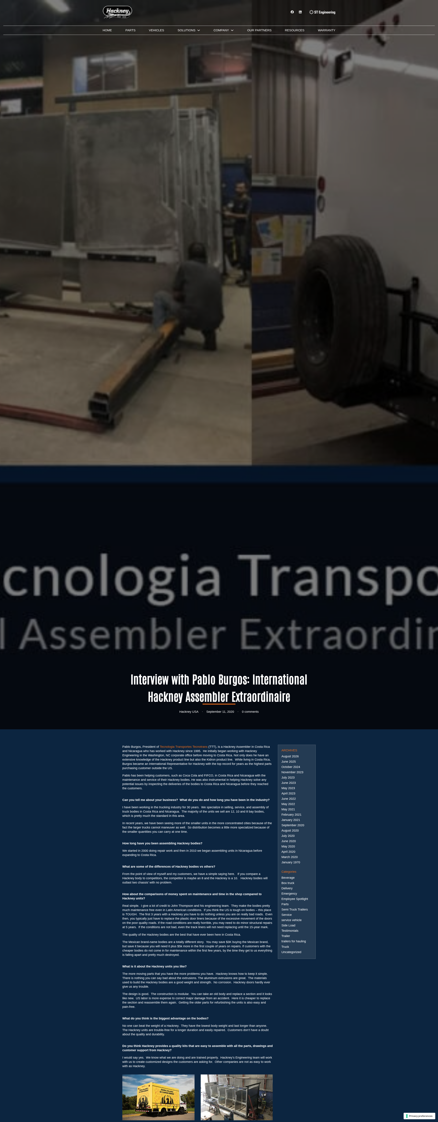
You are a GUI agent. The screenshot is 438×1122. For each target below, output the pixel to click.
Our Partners (259, 30)
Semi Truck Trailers (294, 909)
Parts (130, 30)
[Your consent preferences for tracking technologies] (419, 1116)
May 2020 (288, 846)
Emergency (289, 893)
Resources (294, 30)
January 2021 (290, 820)
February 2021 (291, 814)
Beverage (288, 877)
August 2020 (290, 830)
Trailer (285, 936)
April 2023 (288, 793)
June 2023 (288, 783)
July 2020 (288, 836)
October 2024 (290, 767)
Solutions (186, 30)
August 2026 (290, 756)
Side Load (288, 925)
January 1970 (290, 862)
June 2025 (288, 761)
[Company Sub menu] (232, 30)
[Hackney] (118, 12)
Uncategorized (291, 952)
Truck (285, 946)
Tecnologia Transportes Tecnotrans (184, 746)
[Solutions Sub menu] (198, 30)
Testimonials (289, 930)
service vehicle (291, 920)
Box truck (287, 883)
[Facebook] (292, 12)
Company (221, 30)
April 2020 (288, 851)
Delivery (287, 888)
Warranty (326, 30)
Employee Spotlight (294, 899)
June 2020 (288, 841)
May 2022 (288, 804)
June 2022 (288, 798)
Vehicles (156, 30)
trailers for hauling (293, 941)
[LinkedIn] (300, 12)
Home (107, 30)
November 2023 (292, 772)
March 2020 (289, 857)
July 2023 (288, 777)
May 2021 (288, 809)
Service (286, 915)
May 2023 (288, 788)
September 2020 (292, 825)
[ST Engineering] (322, 12)
